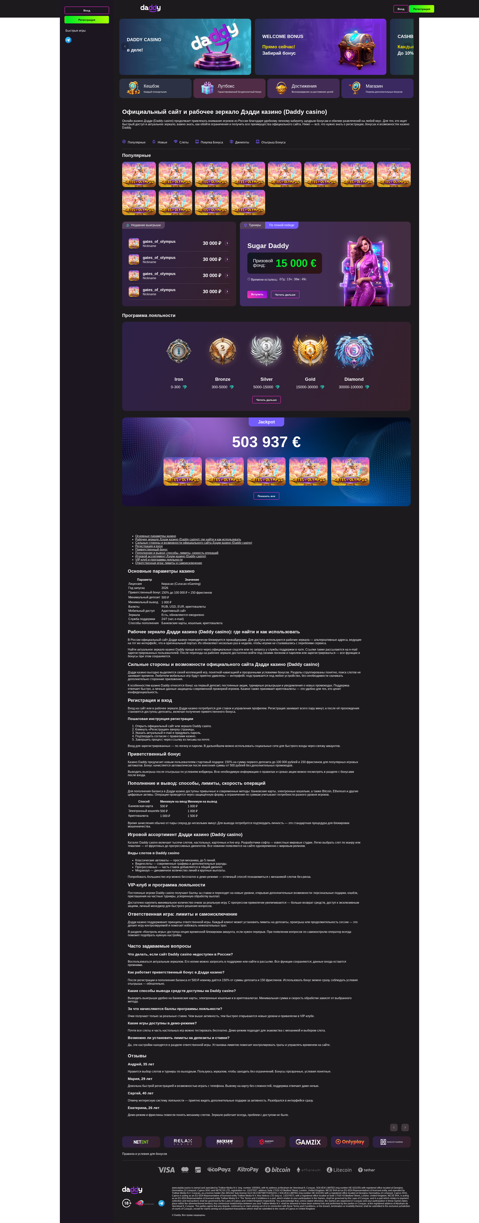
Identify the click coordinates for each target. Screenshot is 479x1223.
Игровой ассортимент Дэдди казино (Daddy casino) (170, 556)
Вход (86, 10)
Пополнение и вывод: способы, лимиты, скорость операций (176, 552)
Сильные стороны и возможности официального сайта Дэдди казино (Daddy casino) (193, 542)
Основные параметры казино (155, 536)
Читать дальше (285, 294)
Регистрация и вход (149, 546)
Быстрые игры (75, 30)
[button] (125, 46)
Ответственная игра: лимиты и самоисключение (168, 563)
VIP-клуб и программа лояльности (159, 559)
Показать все (266, 496)
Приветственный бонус (151, 549)
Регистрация (86, 19)
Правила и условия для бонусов (144, 1153)
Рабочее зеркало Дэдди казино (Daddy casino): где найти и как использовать (188, 539)
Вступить (257, 294)
